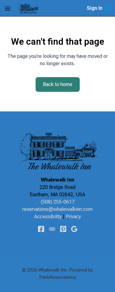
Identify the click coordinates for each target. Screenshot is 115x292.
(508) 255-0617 (58, 202)
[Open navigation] (7, 8)
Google (74, 229)
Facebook (41, 229)
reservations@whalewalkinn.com (57, 209)
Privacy (73, 216)
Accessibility (48, 216)
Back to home (57, 84)
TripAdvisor (52, 229)
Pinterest (63, 229)
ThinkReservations (57, 277)
